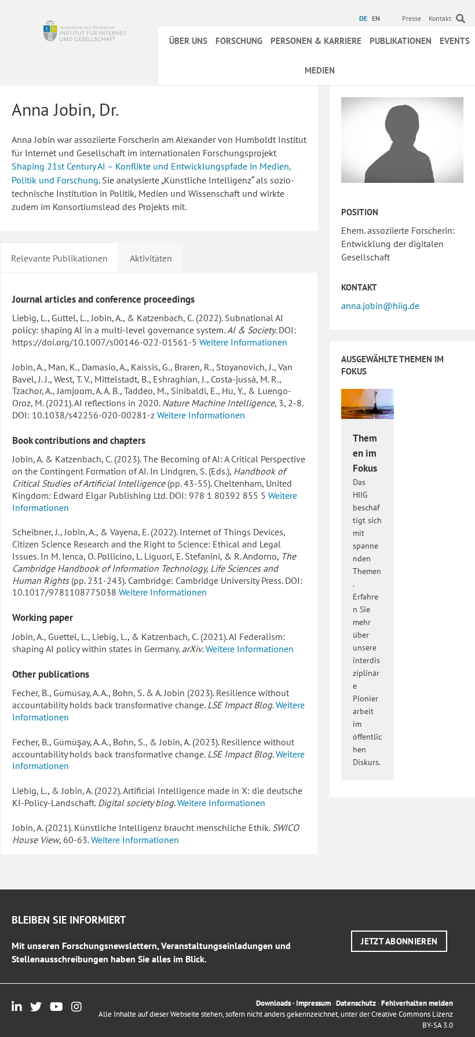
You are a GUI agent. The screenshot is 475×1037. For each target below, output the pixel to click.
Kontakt (440, 18)
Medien (320, 70)
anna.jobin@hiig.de (380, 305)
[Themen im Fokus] (367, 403)
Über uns (188, 40)
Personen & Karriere (316, 40)
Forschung (238, 40)
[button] (399, 941)
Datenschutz (356, 1003)
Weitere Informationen (243, 342)
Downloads (273, 1003)
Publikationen (401, 40)
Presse (411, 18)
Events (455, 40)
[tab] (59, 256)
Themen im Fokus (365, 453)
